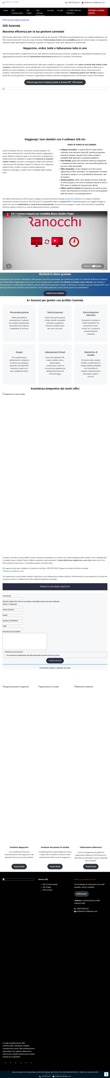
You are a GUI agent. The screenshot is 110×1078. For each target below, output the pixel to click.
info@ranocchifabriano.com (94, 2)
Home (5, 10)
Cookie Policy (63, 1074)
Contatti (60, 10)
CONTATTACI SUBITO (55, 293)
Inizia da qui (81, 894)
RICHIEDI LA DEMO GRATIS (96, 12)
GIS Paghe (29, 12)
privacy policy (54, 655)
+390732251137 (74, 2)
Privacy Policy (53, 1074)
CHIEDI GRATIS (55, 661)
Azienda (50, 10)
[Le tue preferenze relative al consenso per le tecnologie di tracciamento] (106, 1074)
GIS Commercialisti (17, 12)
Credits (45, 1074)
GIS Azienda (39, 12)
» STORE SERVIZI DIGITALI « (73, 12)
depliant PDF (65, 202)
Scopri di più (19, 866)
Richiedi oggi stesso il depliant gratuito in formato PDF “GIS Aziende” (55, 82)
